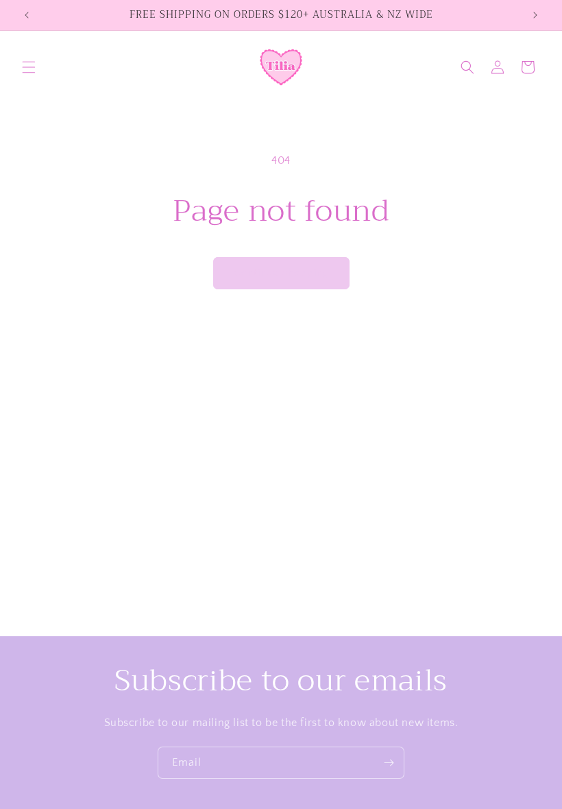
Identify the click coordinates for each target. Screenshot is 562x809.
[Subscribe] (389, 763)
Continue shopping (281, 272)
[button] (29, 67)
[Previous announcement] (27, 15)
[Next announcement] (535, 15)
